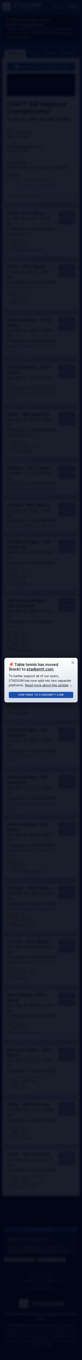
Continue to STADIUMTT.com (41, 694)
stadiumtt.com (40, 669)
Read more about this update (46, 685)
